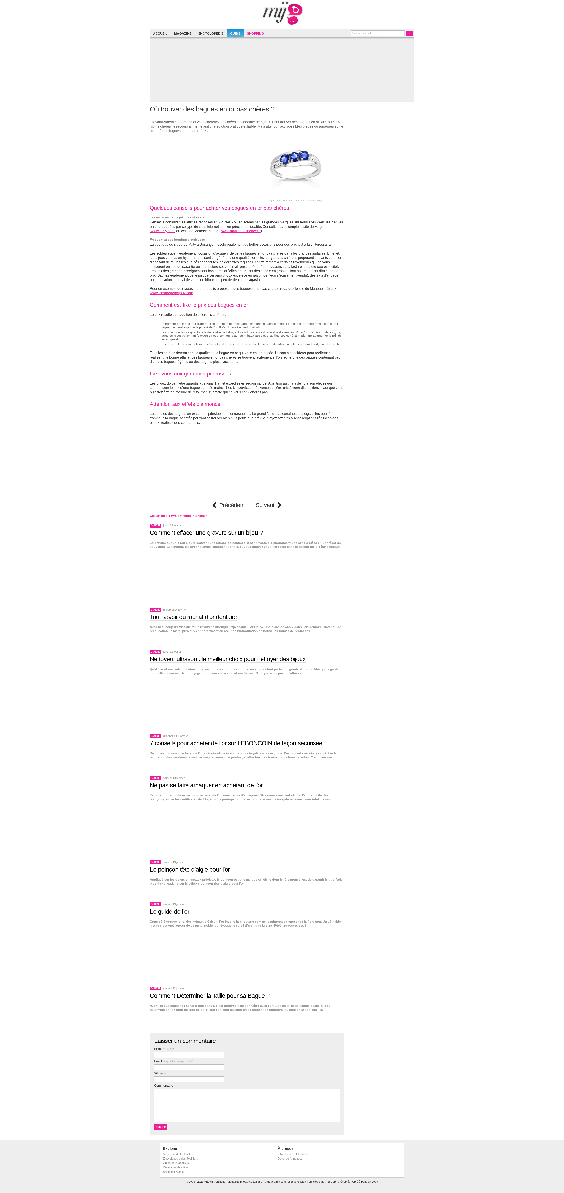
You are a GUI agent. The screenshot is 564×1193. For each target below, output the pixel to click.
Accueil (160, 33)
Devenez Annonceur (290, 1158)
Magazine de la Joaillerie (179, 1154)
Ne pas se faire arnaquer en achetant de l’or (206, 785)
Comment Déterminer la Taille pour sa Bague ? (210, 995)
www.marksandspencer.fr (241, 231)
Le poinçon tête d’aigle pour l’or (190, 869)
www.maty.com (162, 231)
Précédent (232, 505)
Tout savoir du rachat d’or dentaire (193, 616)
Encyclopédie (211, 33)
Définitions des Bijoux (177, 1167)
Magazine (183, 33)
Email (173, 1061)
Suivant (265, 505)
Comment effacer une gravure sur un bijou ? (206, 532)
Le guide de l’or (169, 911)
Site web (160, 1073)
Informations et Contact (293, 1154)
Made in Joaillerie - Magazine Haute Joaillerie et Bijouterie (282, 13)
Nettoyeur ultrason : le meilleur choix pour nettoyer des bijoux (228, 659)
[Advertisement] (283, 71)
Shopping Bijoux (173, 1171)
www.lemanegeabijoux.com (171, 293)
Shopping (255, 33)
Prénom (164, 1048)
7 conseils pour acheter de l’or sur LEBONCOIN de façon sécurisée (236, 743)
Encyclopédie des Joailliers (180, 1158)
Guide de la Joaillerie (176, 1163)
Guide (235, 33)
